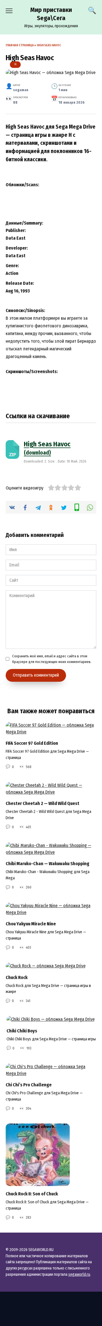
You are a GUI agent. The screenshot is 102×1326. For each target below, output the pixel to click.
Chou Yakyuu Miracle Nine (31, 923)
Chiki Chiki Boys (22, 1030)
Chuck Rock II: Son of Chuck (32, 1194)
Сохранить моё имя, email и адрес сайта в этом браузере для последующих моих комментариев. (52, 659)
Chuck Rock (16, 977)
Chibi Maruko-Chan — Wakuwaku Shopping (47, 863)
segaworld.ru (79, 1274)
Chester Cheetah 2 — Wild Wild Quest (42, 803)
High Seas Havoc (47, 448)
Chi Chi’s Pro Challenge (29, 1084)
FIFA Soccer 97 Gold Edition (32, 743)
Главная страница (20, 45)
